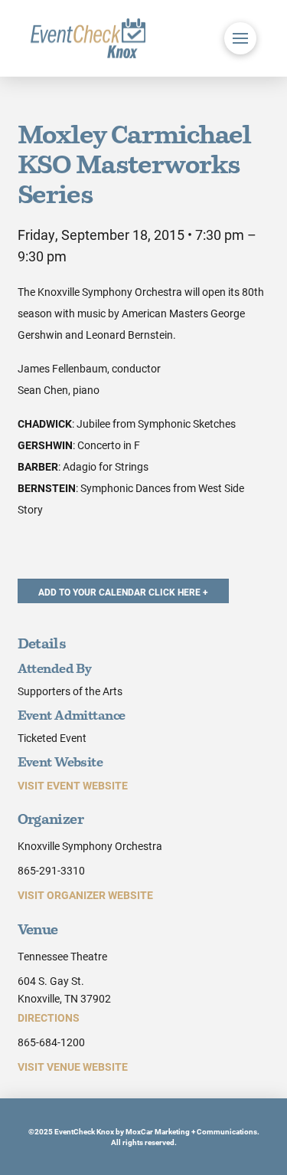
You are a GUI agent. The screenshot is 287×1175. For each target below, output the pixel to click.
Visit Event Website (73, 785)
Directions (49, 1017)
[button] (240, 38)
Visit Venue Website (73, 1066)
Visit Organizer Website (85, 895)
